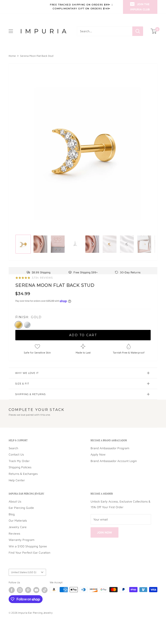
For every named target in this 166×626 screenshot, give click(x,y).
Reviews (14, 533)
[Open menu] (11, 31)
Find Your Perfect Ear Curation (29, 552)
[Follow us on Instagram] (20, 590)
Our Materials (18, 520)
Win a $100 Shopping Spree (28, 546)
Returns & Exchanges (23, 473)
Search (13, 448)
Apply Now (98, 454)
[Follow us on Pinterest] (28, 590)
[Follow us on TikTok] (45, 590)
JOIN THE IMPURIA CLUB (140, 6)
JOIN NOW (104, 532)
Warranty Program (21, 540)
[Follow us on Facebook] (12, 590)
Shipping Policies (20, 467)
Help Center (17, 480)
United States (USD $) (23, 572)
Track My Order (19, 461)
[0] (153, 31)
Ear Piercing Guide (21, 507)
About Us (15, 501)
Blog (12, 514)
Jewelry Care (18, 527)
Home (12, 55)
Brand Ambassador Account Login (114, 461)
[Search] (137, 31)
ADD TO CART (83, 335)
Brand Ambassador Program (110, 448)
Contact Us (16, 454)
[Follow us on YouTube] (36, 590)
